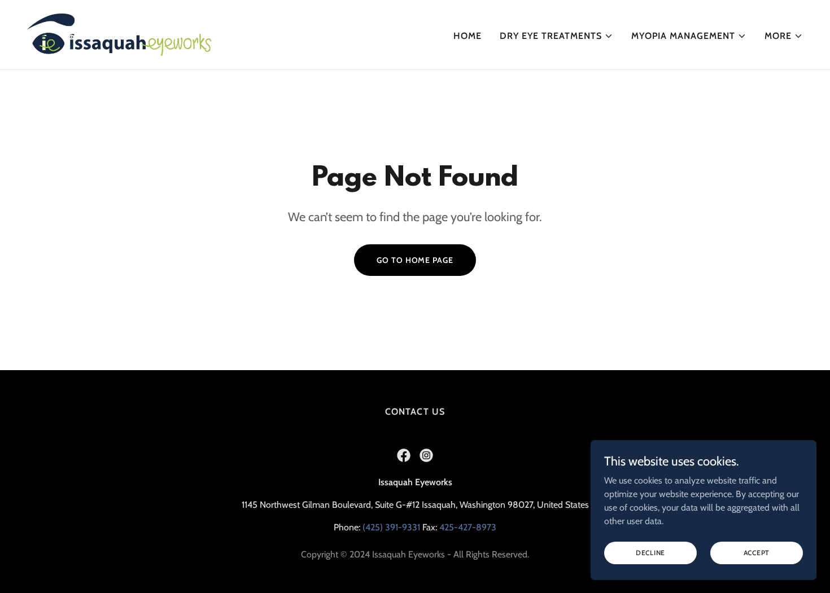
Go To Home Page (415, 260)
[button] (556, 36)
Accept (757, 552)
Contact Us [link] (414, 411)
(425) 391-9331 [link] (391, 527)
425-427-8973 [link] (467, 527)
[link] (119, 33)
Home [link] (467, 35)
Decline (650, 552)
